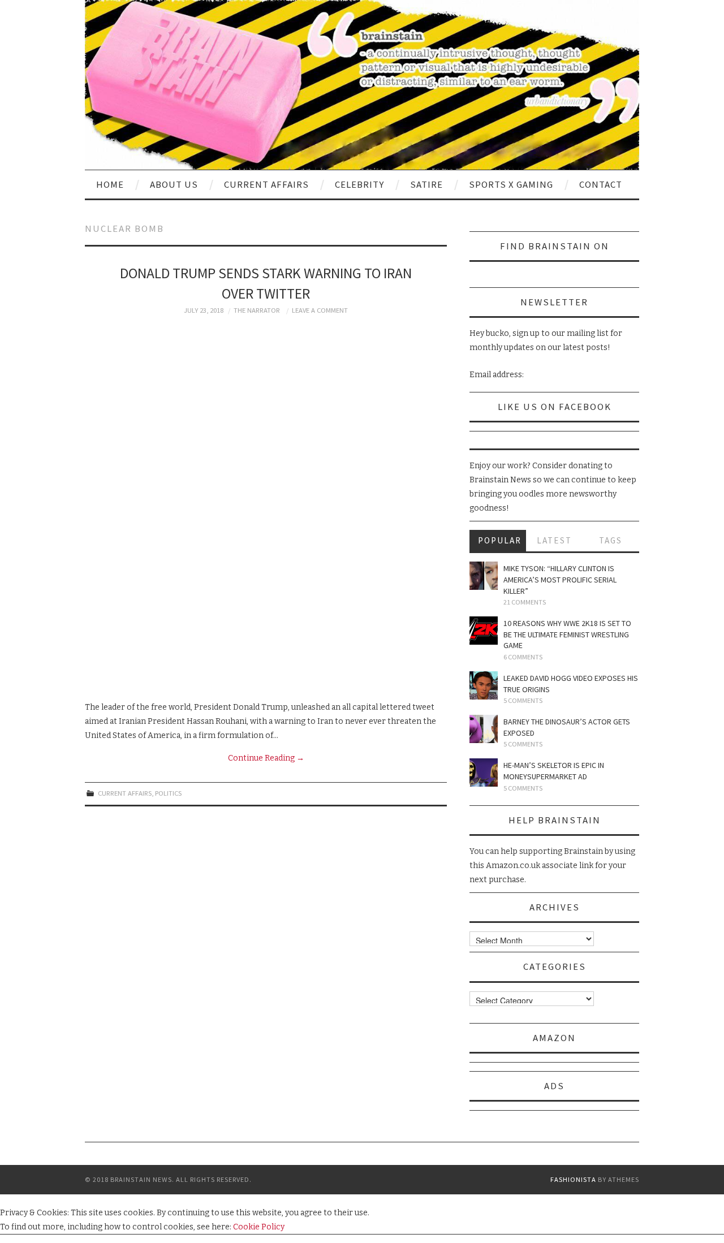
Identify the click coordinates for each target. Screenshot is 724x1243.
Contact (600, 184)
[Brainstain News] (362, 84)
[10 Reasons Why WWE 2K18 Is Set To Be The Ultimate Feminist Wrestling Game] (483, 630)
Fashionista (573, 1179)
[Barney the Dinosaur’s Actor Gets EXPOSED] (483, 729)
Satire (426, 184)
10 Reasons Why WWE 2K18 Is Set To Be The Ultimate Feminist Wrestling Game (567, 634)
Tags (610, 540)
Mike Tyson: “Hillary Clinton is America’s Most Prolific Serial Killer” (560, 579)
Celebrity (359, 184)
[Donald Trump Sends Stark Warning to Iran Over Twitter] (266, 508)
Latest (554, 540)
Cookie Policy (259, 1227)
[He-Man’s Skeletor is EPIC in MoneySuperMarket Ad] (483, 772)
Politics (168, 793)
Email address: (496, 374)
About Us (174, 184)
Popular (500, 540)
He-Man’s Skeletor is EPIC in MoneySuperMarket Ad (553, 771)
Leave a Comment (320, 310)
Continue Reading (266, 758)
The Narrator (257, 310)
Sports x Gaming (511, 184)
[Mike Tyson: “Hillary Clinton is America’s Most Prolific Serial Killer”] (483, 576)
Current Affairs (266, 184)
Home (110, 184)
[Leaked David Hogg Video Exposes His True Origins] (483, 685)
